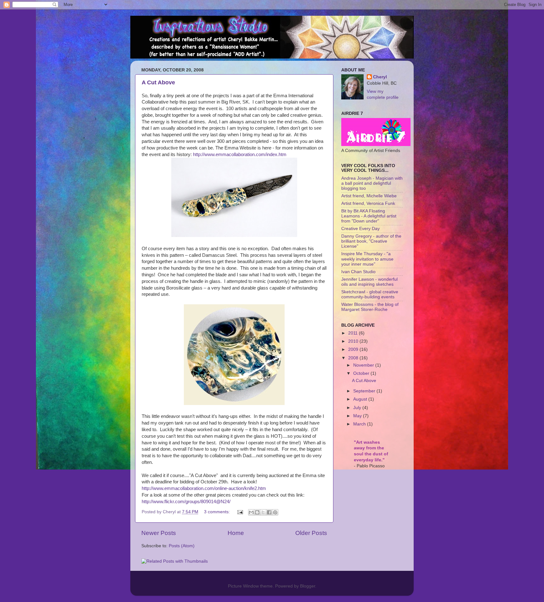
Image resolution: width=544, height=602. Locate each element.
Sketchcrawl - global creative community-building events (369, 294)
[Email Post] (239, 511)
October (362, 373)
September (365, 391)
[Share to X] (263, 512)
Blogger (307, 586)
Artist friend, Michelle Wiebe (369, 196)
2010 (354, 341)
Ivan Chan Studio (358, 271)
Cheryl (380, 77)
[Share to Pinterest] (275, 512)
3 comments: (217, 511)
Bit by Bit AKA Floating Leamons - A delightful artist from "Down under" (368, 216)
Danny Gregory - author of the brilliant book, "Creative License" (371, 241)
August (360, 399)
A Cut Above (158, 82)
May (358, 416)
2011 (353, 333)
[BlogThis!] (257, 512)
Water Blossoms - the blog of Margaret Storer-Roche (370, 307)
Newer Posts (158, 533)
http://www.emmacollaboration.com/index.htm (239, 154)
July (357, 407)
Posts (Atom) (182, 545)
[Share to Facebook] (269, 512)
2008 (354, 358)
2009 (354, 349)
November (364, 365)
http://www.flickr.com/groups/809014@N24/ (186, 501)
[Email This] (251, 512)
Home (236, 533)
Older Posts (311, 533)
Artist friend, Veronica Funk (368, 203)
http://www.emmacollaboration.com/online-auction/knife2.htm (204, 488)
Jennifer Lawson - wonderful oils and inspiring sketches (369, 282)
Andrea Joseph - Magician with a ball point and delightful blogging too (372, 183)
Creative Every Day (360, 228)
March (360, 424)
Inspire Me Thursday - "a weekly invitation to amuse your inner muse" (367, 258)
